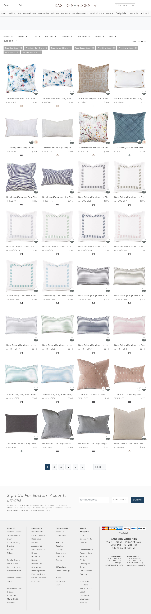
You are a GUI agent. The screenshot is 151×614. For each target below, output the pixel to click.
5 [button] (75, 466)
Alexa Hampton (14, 571)
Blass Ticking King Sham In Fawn (130, 295)
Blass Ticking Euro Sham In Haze (22, 246)
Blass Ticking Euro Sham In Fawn (130, 197)
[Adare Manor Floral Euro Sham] (21, 95)
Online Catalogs (63, 571)
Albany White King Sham (21, 148)
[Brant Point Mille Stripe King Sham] (93, 440)
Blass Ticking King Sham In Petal (130, 345)
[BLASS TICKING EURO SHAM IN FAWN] (129, 194)
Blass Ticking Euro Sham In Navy (94, 246)
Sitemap (83, 602)
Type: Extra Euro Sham (35, 48)
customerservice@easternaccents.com (136, 564)
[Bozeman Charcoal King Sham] (21, 440)
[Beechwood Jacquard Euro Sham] (21, 194)
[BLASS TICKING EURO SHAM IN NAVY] (93, 243)
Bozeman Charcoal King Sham (21, 443)
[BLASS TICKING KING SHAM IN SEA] (21, 391)
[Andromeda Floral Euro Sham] (93, 144)
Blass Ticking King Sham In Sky (58, 394)
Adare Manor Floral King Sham (57, 98)
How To (83, 556)
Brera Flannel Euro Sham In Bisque (131, 443)
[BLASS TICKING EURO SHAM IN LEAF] (57, 243)
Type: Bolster (10, 52)
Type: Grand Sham (126, 48)
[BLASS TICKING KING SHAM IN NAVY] (93, 342)
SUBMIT (137, 499)
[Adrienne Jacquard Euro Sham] (93, 95)
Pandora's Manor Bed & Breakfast (12, 599)
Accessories (43, 13)
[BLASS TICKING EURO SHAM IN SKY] (57, 292)
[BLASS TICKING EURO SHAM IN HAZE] (21, 243)
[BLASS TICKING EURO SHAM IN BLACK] (93, 194)
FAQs (82, 560)
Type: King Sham (104, 48)
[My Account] (144, 5)
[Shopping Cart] (147, 5)
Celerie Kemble (13, 567)
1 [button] (47, 466)
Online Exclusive (38, 578)
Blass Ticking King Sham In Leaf (57, 345)
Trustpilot (123, 533)
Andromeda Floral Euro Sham (93, 148)
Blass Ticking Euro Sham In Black (94, 197)
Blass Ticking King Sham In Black (94, 295)
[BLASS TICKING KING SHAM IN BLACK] (93, 292)
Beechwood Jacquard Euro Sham (22, 197)
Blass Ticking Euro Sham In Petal (130, 246)
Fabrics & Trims (97, 13)
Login (82, 535)
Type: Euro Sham (11, 48)
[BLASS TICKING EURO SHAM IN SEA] (21, 292)
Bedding (12, 13)
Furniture (65, 13)
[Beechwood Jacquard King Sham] (57, 194)
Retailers (59, 546)
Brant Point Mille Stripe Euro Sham (59, 443)
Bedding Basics (79, 13)
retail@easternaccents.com (114, 564)
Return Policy (86, 588)
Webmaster (85, 599)
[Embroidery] (103, 390)
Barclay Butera (13, 560)
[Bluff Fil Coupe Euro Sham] (93, 391)
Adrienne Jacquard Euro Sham (93, 98)
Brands (109, 13)
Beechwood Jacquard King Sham (58, 197)
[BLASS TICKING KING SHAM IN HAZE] (21, 342)
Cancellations (86, 571)
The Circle (133, 13)
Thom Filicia (12, 563)
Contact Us (61, 535)
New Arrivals (37, 532)
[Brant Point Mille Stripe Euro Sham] (57, 440)
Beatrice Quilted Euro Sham (129, 148)
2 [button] (54, 466)
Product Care (86, 553)
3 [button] (61, 466)
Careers (83, 574)
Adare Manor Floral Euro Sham (21, 98)
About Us (60, 532)
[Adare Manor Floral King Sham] (57, 95)
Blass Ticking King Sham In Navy (94, 345)
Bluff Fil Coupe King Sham (129, 394)
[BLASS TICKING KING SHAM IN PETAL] (129, 342)
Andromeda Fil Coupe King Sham (58, 148)
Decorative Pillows (27, 13)
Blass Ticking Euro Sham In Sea (21, 295)
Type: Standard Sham (59, 48)
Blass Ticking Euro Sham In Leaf (57, 246)
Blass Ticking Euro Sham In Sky (58, 295)
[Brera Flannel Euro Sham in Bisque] (129, 440)
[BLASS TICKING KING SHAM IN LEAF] (57, 342)
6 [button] (82, 466)
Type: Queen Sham (82, 48)
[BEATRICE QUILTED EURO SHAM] (129, 144)
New (3, 13)
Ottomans (36, 567)
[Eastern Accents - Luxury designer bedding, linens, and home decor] (75, 5)
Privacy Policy (13, 510)
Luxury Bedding (38, 535)
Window (55, 13)
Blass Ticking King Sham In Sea (21, 394)
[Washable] (36, 94)
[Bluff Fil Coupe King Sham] (129, 391)
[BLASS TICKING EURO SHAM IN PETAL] (129, 243)
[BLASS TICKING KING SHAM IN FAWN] (129, 292)
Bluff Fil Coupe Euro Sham (93, 394)
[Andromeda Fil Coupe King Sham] (57, 144)
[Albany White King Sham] (21, 144)
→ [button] (99, 466)
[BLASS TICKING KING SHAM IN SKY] (57, 391)
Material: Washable (30, 52)
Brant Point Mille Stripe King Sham (95, 443)
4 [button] (68, 466)
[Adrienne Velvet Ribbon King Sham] (129, 95)
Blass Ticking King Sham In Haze (22, 345)
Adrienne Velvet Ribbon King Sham (131, 98)
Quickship (145, 13)
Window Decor (38, 549)
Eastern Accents (14, 532)
